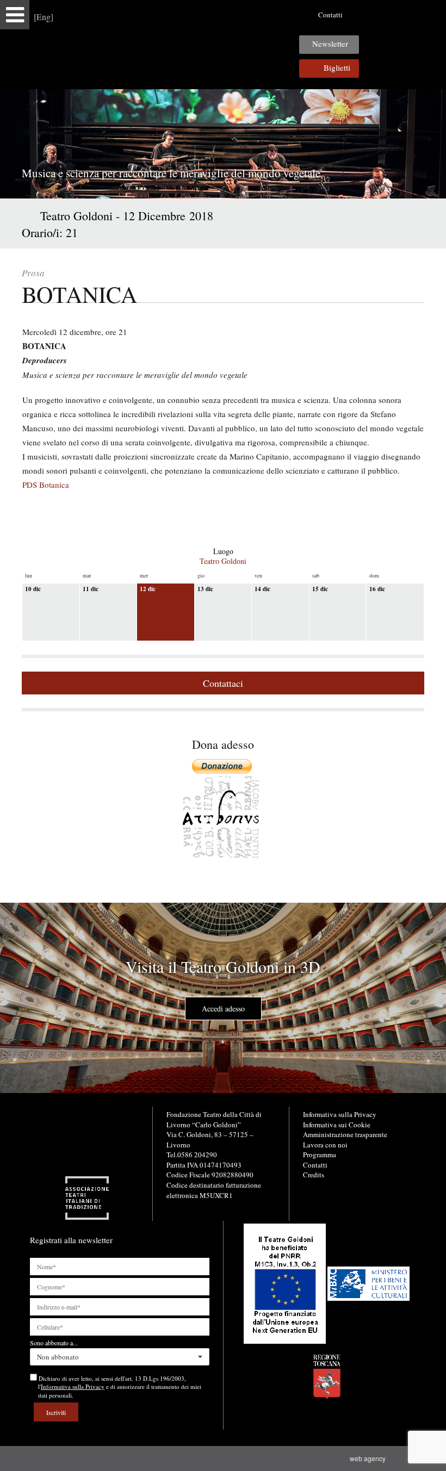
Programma (319, 1154)
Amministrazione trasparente (345, 1134)
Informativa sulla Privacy (339, 1114)
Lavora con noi (325, 1145)
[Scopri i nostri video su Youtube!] (377, 15)
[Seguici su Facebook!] (360, 15)
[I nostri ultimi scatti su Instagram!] (393, 15)
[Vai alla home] (223, 44)
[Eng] (43, 16)
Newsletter (330, 43)
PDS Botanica (45, 484)
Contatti (330, 15)
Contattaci (223, 683)
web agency (369, 1458)
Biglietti (337, 67)
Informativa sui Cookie (336, 1124)
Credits (313, 1175)
